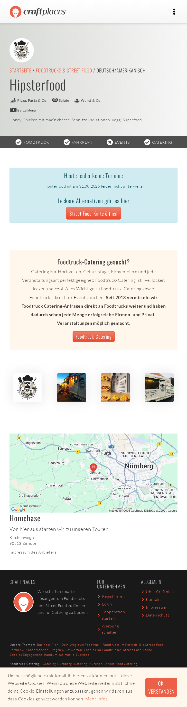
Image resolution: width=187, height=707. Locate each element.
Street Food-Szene (137, 650)
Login (107, 604)
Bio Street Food (151, 644)
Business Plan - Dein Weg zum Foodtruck (68, 644)
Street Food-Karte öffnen (93, 213)
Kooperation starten (113, 615)
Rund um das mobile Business (66, 654)
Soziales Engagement (25, 654)
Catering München (88, 664)
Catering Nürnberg (57, 664)
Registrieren (113, 596)
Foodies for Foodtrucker (102, 650)
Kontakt (153, 599)
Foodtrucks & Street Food (64, 70)
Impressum (156, 607)
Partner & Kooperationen (28, 650)
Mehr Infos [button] (96, 698)
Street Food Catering (121, 664)
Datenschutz (157, 615)
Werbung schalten (110, 629)
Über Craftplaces (162, 591)
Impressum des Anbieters (32, 552)
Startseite (20, 70)
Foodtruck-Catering (94, 336)
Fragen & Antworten (66, 650)
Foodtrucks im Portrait (120, 644)
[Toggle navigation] (174, 12)
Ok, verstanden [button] (161, 687)
